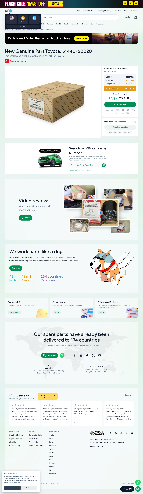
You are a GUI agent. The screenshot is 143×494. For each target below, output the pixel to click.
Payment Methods (16, 439)
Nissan (51, 442)
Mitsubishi (52, 446)
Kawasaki (52, 463)
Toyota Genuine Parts (18, 29)
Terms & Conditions (36, 446)
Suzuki (51, 456)
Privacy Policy (34, 442)
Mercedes (52, 474)
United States (120, 122)
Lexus (51, 439)
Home (7, 29)
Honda (51, 460)
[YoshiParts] (97, 433)
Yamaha (51, 453)
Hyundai (51, 467)
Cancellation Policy (35, 435)
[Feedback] (138, 489)
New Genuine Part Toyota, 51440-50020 (40, 29)
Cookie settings (15, 446)
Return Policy (33, 439)
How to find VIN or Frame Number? (80, 170)
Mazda (51, 449)
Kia (50, 470)
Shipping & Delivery (16, 435)
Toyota (51, 435)
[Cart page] (135, 17)
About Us (12, 442)
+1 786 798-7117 (98, 367)
